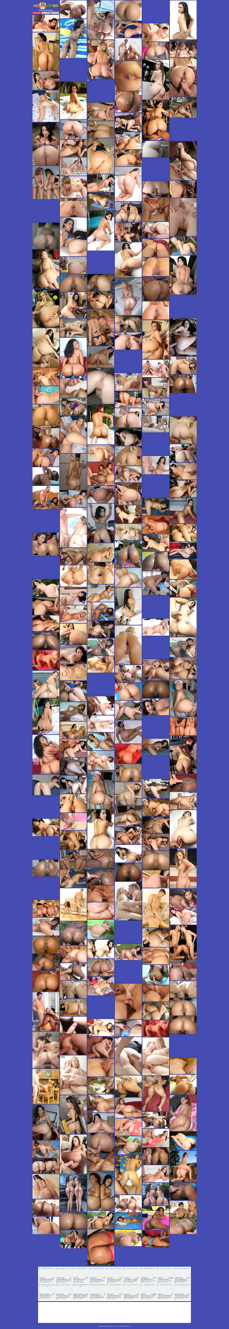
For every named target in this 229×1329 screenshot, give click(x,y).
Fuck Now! (55, 13)
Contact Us (128, 1326)
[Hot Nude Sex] (45, 5)
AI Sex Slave (37, 13)
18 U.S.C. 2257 (114, 1326)
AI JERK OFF (46, 13)
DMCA (122, 1326)
